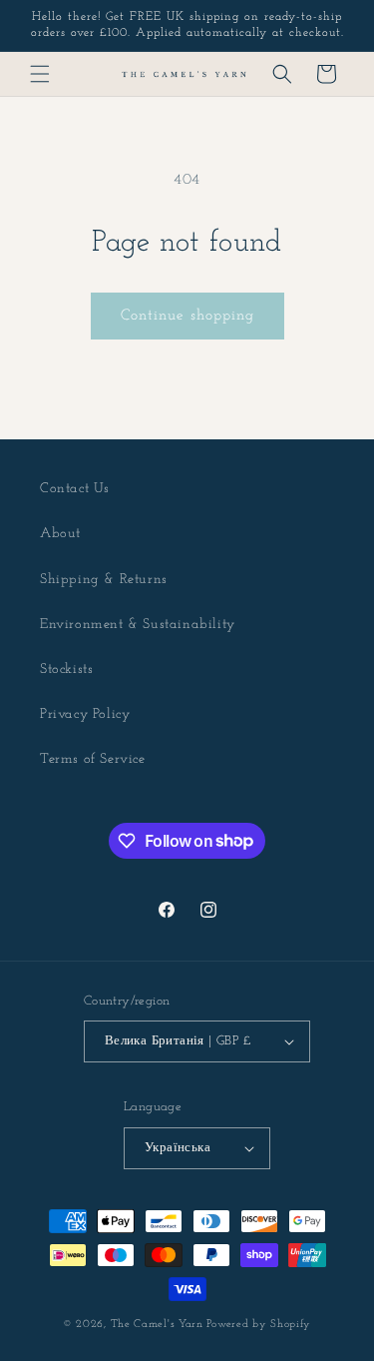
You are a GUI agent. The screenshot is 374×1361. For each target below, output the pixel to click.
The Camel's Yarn (157, 1324)
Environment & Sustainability (137, 624)
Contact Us (75, 488)
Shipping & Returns (104, 579)
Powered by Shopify (258, 1324)
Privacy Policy (85, 714)
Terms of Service (93, 759)
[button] (40, 74)
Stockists (66, 669)
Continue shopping (187, 316)
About (60, 533)
